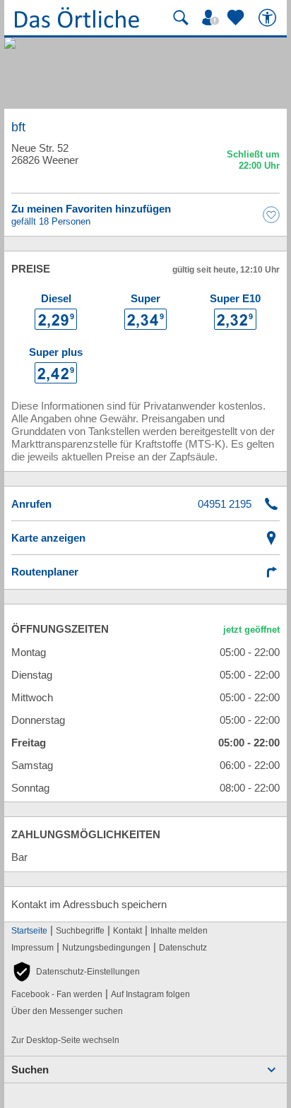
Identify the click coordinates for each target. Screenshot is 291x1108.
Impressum (32, 948)
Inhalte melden (179, 931)
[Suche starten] (180, 17)
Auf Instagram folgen (150, 994)
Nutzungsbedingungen (106, 948)
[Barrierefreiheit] (269, 17)
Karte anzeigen (48, 538)
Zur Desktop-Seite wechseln (65, 1040)
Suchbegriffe (80, 931)
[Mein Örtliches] (212, 17)
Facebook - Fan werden (56, 994)
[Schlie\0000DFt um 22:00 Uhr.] (253, 162)
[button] (75, 972)
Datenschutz (183, 948)
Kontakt (127, 931)
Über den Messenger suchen (67, 1011)
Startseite (29, 931)
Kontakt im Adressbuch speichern (89, 904)
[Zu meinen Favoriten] (237, 17)
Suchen (30, 1070)
